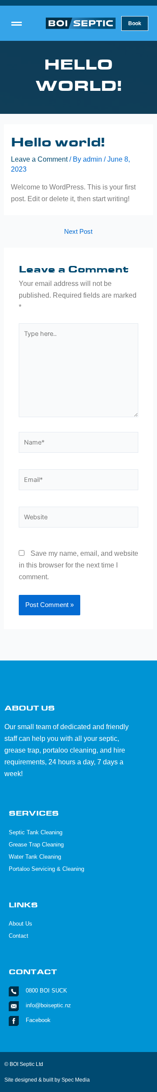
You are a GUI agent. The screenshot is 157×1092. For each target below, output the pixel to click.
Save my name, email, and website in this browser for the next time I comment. (78, 565)
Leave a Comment (39, 159)
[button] (16, 23)
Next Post (78, 232)
